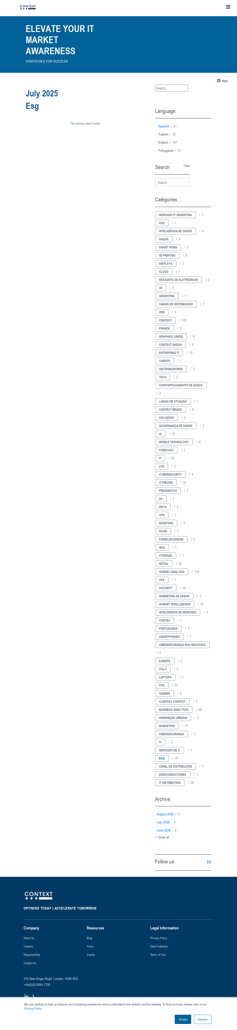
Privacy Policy (32, 1008)
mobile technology (174, 442)
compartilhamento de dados (181, 385)
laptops (165, 677)
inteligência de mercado (177, 612)
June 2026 (166, 830)
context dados (170, 345)
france (164, 328)
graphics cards (171, 336)
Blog (89, 938)
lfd (161, 466)
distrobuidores (171, 369)
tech (162, 377)
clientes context (172, 701)
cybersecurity (170, 474)
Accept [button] (183, 1019)
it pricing (166, 482)
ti (160, 742)
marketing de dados (174, 596)
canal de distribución (175, 766)
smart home (168, 247)
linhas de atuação (173, 401)
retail (163, 564)
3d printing (167, 255)
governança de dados (176, 426)
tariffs (164, 361)
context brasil (170, 409)
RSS (225, 81)
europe (164, 661)
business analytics (173, 710)
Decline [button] (203, 1019)
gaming (164, 693)
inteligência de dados (175, 231)
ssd (162, 223)
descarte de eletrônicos (178, 280)
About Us (29, 938)
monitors (166, 523)
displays (165, 263)
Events (91, 955)
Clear (187, 166)
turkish (167, 134)
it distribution (170, 783)
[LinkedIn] (26, 996)
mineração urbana (173, 718)
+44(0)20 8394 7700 (37, 984)
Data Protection (159, 946)
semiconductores (172, 774)
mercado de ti (169, 750)
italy (163, 669)
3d (160, 288)
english (167, 142)
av (161, 499)
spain (163, 531)
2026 (162, 312)
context (165, 320)
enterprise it (169, 353)
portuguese (169, 150)
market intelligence (174, 604)
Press (90, 946)
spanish (167, 126)
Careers (28, 946)
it (160, 458)
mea (162, 547)
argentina (167, 296)
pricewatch (168, 491)
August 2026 (168, 814)
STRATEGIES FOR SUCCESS (47, 61)
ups (162, 515)
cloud (163, 271)
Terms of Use (157, 955)
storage (165, 555)
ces (162, 580)
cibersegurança (171, 734)
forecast (166, 450)
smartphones (169, 637)
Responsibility (32, 955)
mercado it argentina (175, 215)
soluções (166, 418)
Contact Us (30, 963)
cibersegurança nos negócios (182, 645)
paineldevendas (171, 539)
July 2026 (166, 822)
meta (163, 507)
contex (164, 620)
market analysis (171, 572)
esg (162, 758)
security (165, 588)
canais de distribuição (176, 304)
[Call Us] (34, 996)
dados (163, 239)
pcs (162, 685)
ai (160, 434)
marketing (167, 726)
